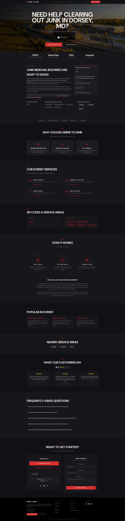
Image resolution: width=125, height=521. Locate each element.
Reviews (77, 1)
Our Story (72, 505)
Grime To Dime (33, 2)
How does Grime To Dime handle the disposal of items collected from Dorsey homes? (50, 429)
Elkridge (81, 104)
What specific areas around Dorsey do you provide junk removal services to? (48, 424)
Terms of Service (73, 519)
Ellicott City (57, 503)
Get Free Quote (37, 184)
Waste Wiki (70, 1)
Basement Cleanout (74, 510)
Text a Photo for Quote (45, 468)
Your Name (81, 464)
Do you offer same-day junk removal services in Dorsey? (42, 412)
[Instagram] (47, 485)
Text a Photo (42, 514)
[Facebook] (40, 485)
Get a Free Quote (32, 514)
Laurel (56, 508)
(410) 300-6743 (72, 44)
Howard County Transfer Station (34, 97)
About (63, 1)
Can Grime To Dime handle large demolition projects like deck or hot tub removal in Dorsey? (52, 418)
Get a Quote (95, 1)
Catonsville (57, 510)
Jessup (81, 108)
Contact (87, 1)
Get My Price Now (53, 44)
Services (58, 1)
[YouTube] (44, 485)
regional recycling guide (62, 95)
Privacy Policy (67, 519)
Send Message (81, 487)
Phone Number (80, 470)
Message (81, 476)
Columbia (90, 104)
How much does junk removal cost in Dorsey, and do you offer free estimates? (48, 406)
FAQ (82, 1)
